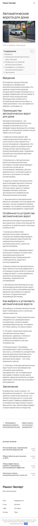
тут (15, 156)
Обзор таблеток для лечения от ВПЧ (14, 457)
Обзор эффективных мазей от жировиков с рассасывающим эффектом (14, 466)
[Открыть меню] (34, 3)
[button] (31, 51)
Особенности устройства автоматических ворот (14, 63)
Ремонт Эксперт (9, 3)
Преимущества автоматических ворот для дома (17, 58)
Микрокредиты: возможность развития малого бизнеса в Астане (11, 425)
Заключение (9, 72)
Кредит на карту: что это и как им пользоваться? (27, 425)
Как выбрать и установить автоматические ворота (15, 68)
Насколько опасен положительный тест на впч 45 (15, 474)
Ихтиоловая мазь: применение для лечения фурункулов (15, 449)
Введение (8, 54)
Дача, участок (21, 45)
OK (26, 523)
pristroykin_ (12, 45)
